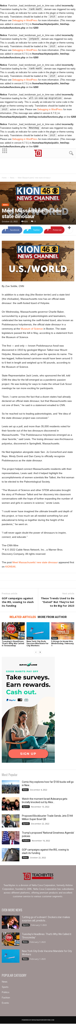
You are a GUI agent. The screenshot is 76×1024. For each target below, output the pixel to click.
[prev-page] (36, 652)
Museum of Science (32, 328)
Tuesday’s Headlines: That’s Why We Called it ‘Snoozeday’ (13, 643)
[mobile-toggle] (4, 153)
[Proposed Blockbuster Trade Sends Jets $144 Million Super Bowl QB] (10, 820)
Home (4, 177)
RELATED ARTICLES (23, 617)
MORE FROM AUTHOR (52, 617)
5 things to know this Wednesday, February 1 (62, 643)
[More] (69, 229)
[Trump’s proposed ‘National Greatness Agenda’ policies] (10, 837)
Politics (26, 840)
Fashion (6, 997)
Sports (26, 806)
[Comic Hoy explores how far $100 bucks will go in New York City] (10, 787)
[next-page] (40, 652)
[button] (70, 153)
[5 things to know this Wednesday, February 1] (62, 630)
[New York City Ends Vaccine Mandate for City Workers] (38, 630)
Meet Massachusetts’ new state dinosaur (35, 562)
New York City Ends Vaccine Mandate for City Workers (37, 643)
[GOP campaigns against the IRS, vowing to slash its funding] (10, 854)
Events (5, 1003)
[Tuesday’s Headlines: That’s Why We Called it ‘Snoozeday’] (13, 630)
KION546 (10, 566)
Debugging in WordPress (24, 20)
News (12, 177)
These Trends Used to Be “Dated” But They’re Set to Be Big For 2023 (57, 601)
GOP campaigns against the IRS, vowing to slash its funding (18, 601)
